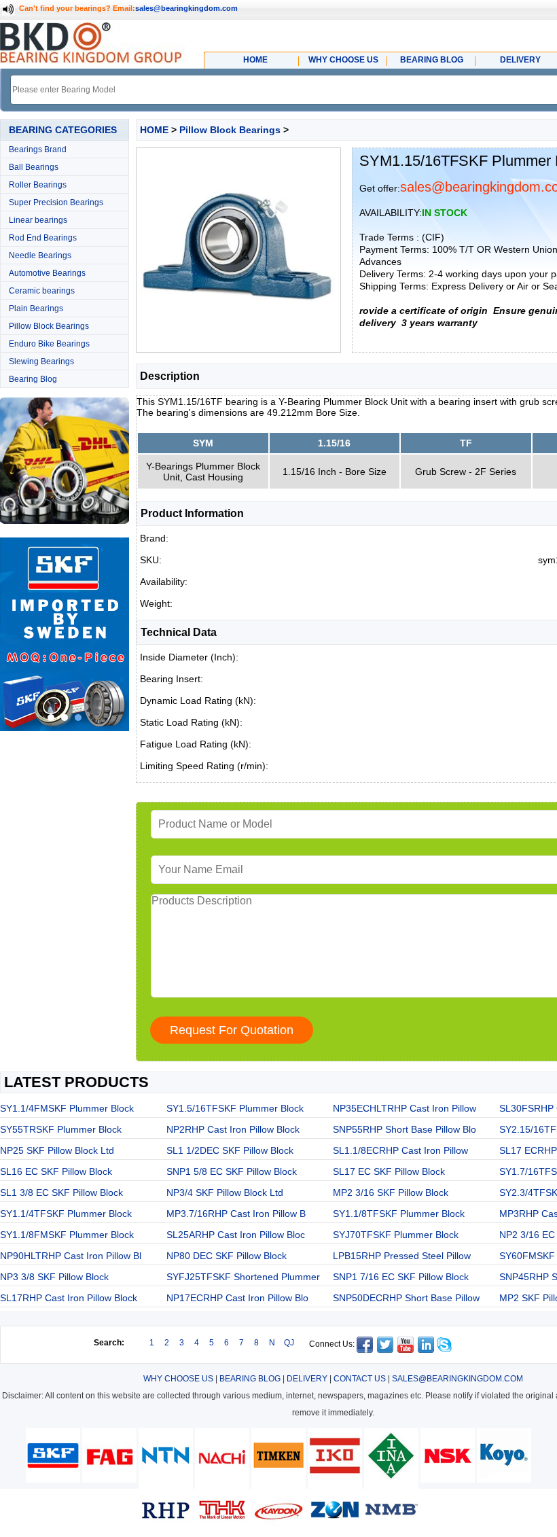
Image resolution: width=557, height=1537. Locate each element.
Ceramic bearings (42, 291)
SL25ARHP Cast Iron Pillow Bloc (235, 1234)
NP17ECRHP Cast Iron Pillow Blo (237, 1297)
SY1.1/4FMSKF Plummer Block (67, 1108)
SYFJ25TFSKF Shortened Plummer (243, 1276)
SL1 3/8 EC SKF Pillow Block (61, 1192)
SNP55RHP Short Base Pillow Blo (404, 1129)
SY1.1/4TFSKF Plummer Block (66, 1213)
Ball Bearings (33, 167)
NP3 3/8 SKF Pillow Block (54, 1276)
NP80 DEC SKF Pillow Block (226, 1255)
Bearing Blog (33, 379)
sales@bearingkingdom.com (186, 8)
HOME (154, 129)
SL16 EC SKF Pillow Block (56, 1171)
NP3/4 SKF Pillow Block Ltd (224, 1192)
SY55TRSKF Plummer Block (61, 1129)
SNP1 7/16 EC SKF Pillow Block (401, 1276)
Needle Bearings (40, 255)
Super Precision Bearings (56, 202)
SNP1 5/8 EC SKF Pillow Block (231, 1171)
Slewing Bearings (41, 361)
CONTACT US (360, 1378)
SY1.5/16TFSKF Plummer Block (235, 1108)
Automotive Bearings (47, 273)
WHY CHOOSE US (178, 1378)
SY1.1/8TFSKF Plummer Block (399, 1213)
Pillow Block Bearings (49, 326)
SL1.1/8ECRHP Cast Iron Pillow (400, 1150)
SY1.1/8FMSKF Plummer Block (67, 1234)
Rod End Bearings (43, 238)
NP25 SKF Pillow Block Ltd (57, 1150)
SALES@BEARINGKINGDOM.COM (457, 1378)
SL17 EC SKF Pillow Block (389, 1171)
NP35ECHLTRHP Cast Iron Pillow (404, 1108)
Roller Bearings (38, 185)
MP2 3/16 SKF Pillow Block (390, 1192)
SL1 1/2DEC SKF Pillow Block (229, 1150)
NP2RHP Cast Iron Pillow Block (233, 1129)
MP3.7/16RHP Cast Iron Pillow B (236, 1213)
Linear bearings (38, 220)
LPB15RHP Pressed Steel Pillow (402, 1255)
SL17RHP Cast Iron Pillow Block (68, 1297)
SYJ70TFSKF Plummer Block (396, 1234)
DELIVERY (307, 1378)
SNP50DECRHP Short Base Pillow (406, 1297)
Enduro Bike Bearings (49, 344)
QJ (289, 1342)
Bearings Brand (38, 149)
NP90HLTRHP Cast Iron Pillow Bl (70, 1255)
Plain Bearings (36, 308)
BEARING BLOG (250, 1378)
